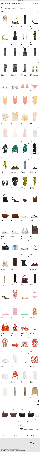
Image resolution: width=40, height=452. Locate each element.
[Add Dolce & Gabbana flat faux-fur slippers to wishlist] (28, 353)
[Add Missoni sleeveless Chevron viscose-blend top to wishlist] (18, 62)
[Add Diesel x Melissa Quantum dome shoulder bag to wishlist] (28, 224)
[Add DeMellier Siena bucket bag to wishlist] (38, 192)
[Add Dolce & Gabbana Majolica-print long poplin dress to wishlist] (18, 321)
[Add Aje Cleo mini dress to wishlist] (9, 127)
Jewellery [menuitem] (16, 3)
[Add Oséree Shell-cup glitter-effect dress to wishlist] (18, 305)
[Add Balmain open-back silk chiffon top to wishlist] (9, 159)
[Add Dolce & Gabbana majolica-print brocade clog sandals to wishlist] (28, 321)
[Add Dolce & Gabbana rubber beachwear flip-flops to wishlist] (28, 305)
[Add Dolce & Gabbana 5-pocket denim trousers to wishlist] (18, 353)
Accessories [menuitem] (13, 3)
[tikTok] (32, 443)
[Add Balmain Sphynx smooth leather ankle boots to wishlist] (28, 256)
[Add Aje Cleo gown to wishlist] (18, 127)
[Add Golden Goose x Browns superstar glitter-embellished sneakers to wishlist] (9, 224)
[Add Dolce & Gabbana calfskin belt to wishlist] (9, 353)
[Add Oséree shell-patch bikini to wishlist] (38, 289)
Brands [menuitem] (5, 3)
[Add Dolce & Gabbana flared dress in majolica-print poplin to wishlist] (38, 305)
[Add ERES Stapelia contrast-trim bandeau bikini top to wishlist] (28, 79)
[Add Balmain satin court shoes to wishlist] (9, 30)
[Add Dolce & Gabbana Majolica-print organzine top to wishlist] (18, 369)
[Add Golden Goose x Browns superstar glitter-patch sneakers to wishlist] (28, 208)
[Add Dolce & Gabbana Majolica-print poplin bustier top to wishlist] (38, 353)
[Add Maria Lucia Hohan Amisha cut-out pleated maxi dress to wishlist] (18, 386)
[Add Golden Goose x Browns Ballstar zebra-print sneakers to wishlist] (38, 208)
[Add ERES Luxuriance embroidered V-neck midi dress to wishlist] (38, 111)
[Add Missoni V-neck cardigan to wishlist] (9, 62)
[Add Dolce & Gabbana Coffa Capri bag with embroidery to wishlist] (18, 337)
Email (20, 425)
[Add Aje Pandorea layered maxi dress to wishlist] (28, 127)
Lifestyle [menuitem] (19, 3)
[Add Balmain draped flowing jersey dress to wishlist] (28, 176)
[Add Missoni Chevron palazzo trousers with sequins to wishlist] (28, 62)
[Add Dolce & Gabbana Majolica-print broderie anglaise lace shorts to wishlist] (28, 337)
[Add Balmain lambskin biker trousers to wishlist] (28, 14)
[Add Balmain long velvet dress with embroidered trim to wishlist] (18, 272)
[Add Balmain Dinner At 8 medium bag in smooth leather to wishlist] (18, 159)
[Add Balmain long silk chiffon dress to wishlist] (38, 176)
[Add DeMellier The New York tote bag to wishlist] (9, 208)
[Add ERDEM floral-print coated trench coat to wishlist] (9, 143)
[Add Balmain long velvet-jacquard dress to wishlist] (38, 30)
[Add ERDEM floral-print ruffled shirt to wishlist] (18, 143)
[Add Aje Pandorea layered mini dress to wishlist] (38, 127)
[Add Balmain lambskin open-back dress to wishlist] (18, 30)
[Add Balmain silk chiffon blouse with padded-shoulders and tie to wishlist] (9, 14)
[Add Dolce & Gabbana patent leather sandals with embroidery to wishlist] (38, 321)
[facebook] (33, 443)
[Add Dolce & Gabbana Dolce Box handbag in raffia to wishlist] (9, 321)
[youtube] (35, 443)
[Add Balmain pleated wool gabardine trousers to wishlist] (38, 272)
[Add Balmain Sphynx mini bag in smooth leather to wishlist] (9, 192)
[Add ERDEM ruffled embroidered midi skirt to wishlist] (38, 143)
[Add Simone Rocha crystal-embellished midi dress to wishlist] (9, 386)
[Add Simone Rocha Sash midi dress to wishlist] (38, 369)
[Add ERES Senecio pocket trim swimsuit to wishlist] (18, 95)
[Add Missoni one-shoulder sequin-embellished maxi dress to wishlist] (18, 46)
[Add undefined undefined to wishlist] (8, 408)
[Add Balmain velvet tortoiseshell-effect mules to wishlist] (38, 159)
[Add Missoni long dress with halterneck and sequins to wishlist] (9, 46)
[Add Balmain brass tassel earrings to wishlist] (9, 272)
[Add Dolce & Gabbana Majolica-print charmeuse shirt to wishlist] (38, 337)
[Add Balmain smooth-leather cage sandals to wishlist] (18, 192)
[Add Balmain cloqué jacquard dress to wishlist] (18, 176)
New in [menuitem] (3, 3)
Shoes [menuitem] (9, 3)
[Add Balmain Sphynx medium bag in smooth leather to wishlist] (28, 272)
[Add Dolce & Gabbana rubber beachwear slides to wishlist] (9, 305)
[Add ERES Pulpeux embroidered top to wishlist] (18, 111)
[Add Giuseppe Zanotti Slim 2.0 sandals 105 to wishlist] (38, 240)
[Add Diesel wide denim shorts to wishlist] (18, 240)
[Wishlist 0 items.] (37, 2)
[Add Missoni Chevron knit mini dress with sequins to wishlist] (28, 46)
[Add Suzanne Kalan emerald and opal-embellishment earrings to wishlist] (38, 62)
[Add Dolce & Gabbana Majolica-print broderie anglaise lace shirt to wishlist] (9, 337)
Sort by (37, 11)
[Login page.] (36, 2)
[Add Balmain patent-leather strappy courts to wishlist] (38, 14)
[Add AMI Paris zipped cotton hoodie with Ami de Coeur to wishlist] (38, 386)
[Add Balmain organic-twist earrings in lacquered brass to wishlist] (28, 30)
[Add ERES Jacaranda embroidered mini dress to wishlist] (9, 111)
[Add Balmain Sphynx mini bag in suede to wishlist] (9, 256)
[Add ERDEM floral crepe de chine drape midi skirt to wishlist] (28, 143)
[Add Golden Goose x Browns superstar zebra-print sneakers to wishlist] (18, 224)
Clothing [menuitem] (7, 3)
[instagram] (30, 443)
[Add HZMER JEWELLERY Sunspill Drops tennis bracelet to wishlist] (28, 240)
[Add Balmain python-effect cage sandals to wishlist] (9, 289)
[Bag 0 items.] (38, 2)
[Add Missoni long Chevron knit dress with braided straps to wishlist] (38, 46)
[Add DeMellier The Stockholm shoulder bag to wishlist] (18, 208)
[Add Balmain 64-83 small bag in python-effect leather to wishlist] (18, 14)
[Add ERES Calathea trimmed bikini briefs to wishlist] (38, 79)
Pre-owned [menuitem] (21, 3)
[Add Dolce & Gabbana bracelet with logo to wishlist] (28, 289)
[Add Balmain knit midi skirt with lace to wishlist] (18, 256)
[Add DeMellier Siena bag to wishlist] (28, 192)
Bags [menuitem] (11, 3)
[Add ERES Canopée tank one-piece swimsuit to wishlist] (28, 95)
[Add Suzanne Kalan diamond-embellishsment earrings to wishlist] (18, 79)
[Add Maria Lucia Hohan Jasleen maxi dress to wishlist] (28, 386)
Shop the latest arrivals (21, 0)
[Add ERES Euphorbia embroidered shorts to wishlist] (28, 111)
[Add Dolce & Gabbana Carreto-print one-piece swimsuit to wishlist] (18, 289)
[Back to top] (38, 401)
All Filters (2, 11)
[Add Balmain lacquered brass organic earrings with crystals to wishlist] (9, 176)
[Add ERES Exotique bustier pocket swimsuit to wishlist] (38, 95)
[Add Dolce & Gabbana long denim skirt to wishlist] (28, 369)
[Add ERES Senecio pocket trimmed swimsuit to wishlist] (9, 95)
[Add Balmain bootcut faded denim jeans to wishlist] (28, 159)
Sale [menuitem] (1, 3)
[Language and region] (34, 2)
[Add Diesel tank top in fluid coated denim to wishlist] (38, 224)
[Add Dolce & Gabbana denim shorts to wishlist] (9, 369)
